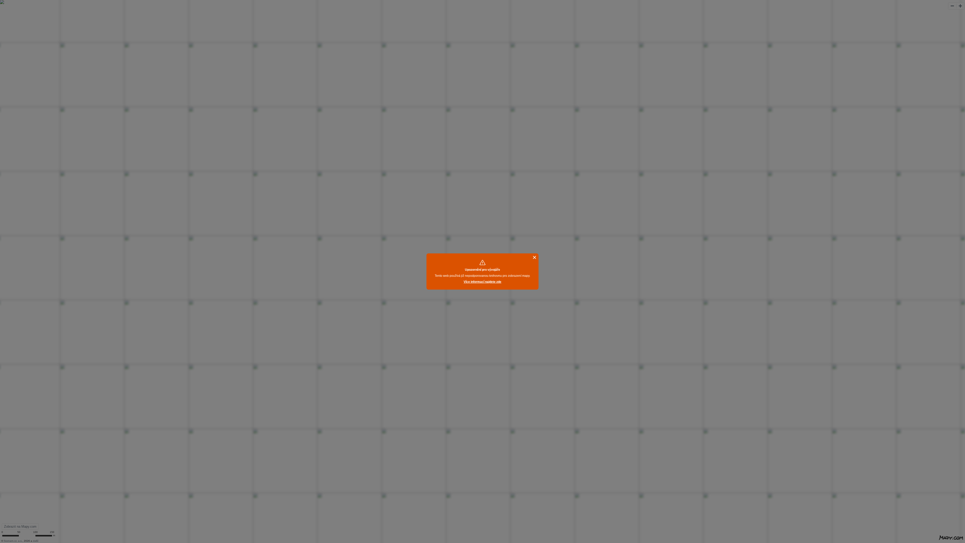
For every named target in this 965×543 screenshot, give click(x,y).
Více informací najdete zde (482, 282)
